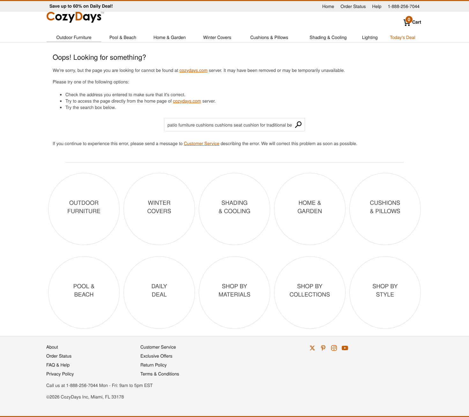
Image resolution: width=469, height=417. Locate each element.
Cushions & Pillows (269, 37)
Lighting (370, 37)
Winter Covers (217, 37)
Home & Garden (169, 37)
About (52, 347)
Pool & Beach (122, 37)
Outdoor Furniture (74, 37)
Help (377, 6)
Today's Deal (402, 37)
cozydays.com (193, 70)
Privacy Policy (60, 373)
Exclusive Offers (156, 355)
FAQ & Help (58, 364)
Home (328, 6)
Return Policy (153, 364)
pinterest (323, 348)
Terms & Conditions (159, 373)
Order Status (353, 6)
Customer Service (201, 143)
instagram (334, 348)
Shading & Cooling (328, 37)
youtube (345, 348)
